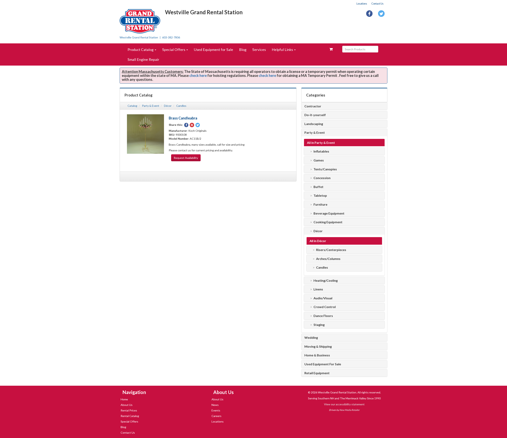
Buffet (318, 187)
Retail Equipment (317, 373)
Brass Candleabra (183, 118)
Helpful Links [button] (283, 49)
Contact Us (377, 3)
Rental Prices (129, 410)
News (215, 405)
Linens (318, 289)
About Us (126, 405)
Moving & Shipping (318, 346)
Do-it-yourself (315, 115)
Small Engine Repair (143, 59)
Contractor (312, 106)
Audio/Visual (323, 298)
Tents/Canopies (325, 169)
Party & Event (150, 105)
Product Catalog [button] (141, 49)
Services (259, 49)
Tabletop (320, 195)
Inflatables (321, 151)
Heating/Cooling (326, 280)
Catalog (132, 105)
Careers (216, 416)
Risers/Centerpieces (331, 250)
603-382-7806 (171, 37)
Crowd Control (325, 307)
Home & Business (317, 355)
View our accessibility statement (344, 404)
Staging (319, 324)
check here (198, 75)
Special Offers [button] (174, 49)
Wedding (311, 337)
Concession (322, 178)
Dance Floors (323, 316)
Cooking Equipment (328, 222)
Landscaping (313, 124)
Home (124, 399)
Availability (186, 157)
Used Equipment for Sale (213, 49)
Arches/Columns (328, 259)
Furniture (320, 204)
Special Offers (129, 421)
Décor (168, 105)
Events (216, 410)
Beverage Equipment (329, 213)
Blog (242, 49)
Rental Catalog (130, 416)
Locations (361, 3)
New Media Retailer (349, 409)
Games (319, 160)
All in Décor (318, 241)
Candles (181, 105)
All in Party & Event (321, 142)
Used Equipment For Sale (322, 364)
